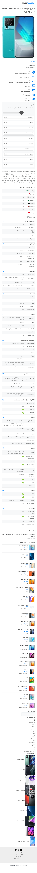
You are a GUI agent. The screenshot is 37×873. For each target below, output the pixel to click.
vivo (21, 542)
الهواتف (31, 65)
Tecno (33, 744)
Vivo (34, 733)
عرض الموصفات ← (23, 549)
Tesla (34, 740)
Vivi (34, 735)
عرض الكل (28, 717)
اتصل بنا (18, 857)
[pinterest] (16, 850)
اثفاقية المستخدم (18, 855)
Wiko (34, 728)
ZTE (34, 719)
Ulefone (33, 739)
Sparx (34, 749)
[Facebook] (21, 850)
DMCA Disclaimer (18, 859)
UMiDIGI (33, 737)
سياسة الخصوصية (18, 853)
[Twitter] (18, 850)
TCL (34, 748)
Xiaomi (33, 724)
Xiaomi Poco (32, 723)
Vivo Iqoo (33, 730)
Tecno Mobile (32, 742)
